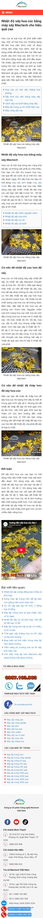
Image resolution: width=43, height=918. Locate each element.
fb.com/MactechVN (23, 704)
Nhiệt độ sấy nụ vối (15, 220)
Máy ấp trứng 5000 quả (17, 782)
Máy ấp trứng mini (15, 754)
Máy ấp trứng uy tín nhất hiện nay (22, 107)
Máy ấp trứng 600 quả (17, 770)
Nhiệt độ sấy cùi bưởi (15, 223)
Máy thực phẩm (14, 732)
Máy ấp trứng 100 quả (17, 764)
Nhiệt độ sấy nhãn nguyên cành (21, 213)
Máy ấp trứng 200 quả (17, 767)
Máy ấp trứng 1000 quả (17, 773)
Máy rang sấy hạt (14, 110)
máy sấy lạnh (19, 182)
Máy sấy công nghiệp (16, 723)
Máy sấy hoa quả (14, 729)
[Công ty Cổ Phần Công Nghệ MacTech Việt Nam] (21, 5)
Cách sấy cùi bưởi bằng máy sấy (21, 103)
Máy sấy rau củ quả (15, 735)
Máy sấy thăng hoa (15, 741)
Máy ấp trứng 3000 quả (17, 779)
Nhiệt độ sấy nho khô (16, 216)
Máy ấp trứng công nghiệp (19, 757)
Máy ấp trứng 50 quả (16, 760)
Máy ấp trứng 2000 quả (17, 776)
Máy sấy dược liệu (15, 738)
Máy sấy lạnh (13, 726)
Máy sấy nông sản (15, 719)
